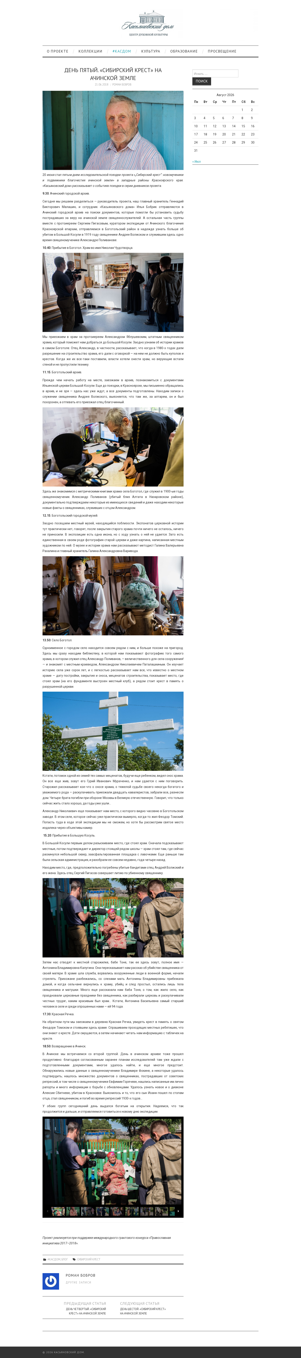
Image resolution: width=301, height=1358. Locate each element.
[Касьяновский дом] (150, 24)
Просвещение (222, 51)
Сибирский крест (88, 1259)
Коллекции (90, 51)
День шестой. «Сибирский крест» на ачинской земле (143, 1311)
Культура (150, 51)
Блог (64, 1259)
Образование (184, 51)
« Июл (196, 161)
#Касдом (122, 51)
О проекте (57, 51)
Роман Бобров (122, 84)
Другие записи (78, 1282)
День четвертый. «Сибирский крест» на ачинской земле (86, 1311)
